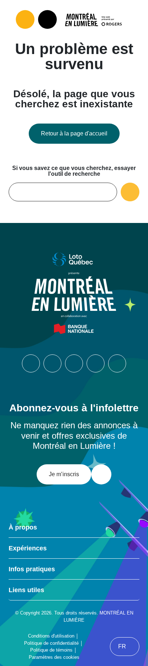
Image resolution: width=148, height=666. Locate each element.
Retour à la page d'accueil (74, 133)
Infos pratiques (32, 569)
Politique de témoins (51, 650)
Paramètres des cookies (54, 657)
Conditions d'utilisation (51, 636)
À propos (23, 527)
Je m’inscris (64, 474)
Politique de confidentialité (51, 643)
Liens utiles (26, 590)
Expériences (28, 548)
